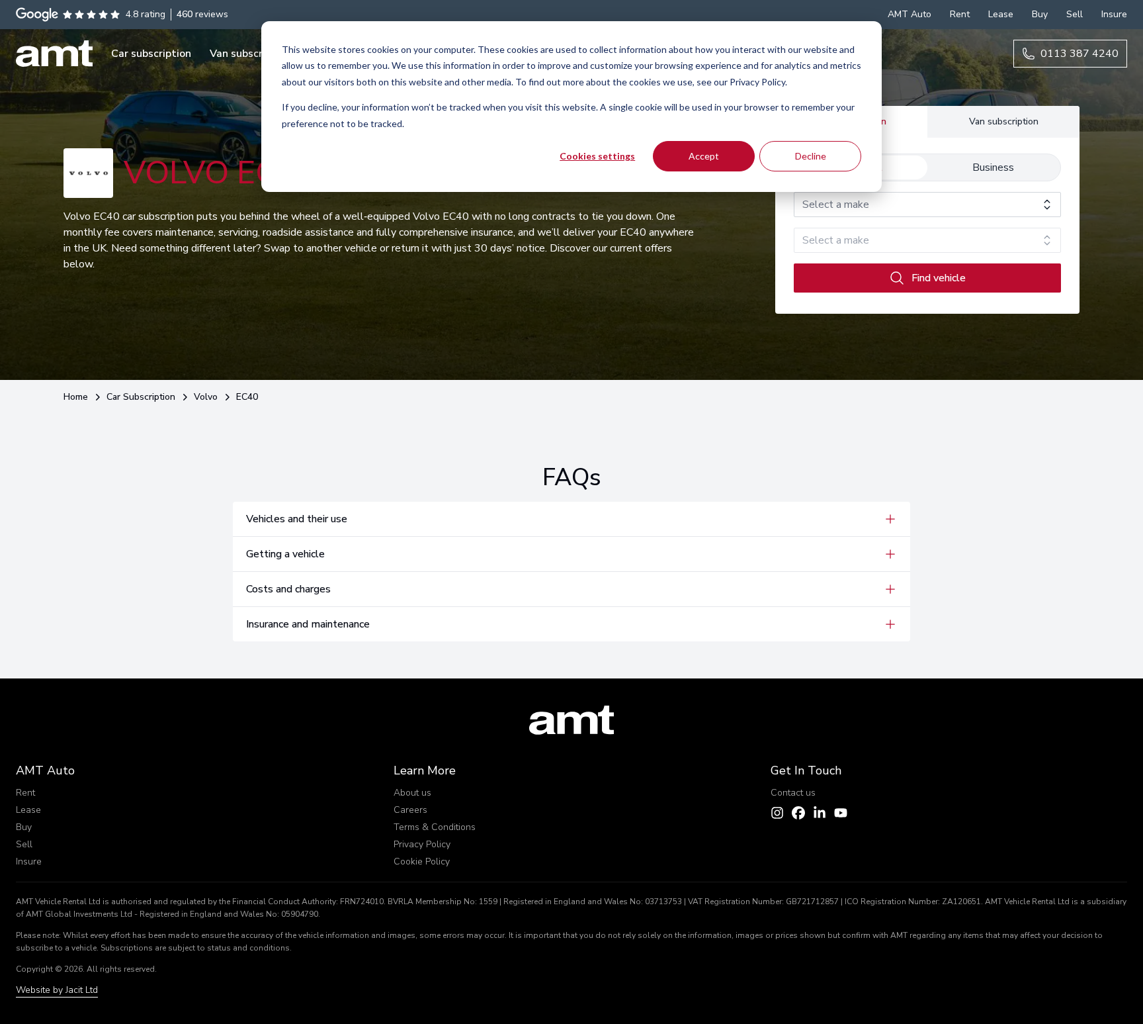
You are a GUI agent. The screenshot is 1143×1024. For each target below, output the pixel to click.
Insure (29, 861)
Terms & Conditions (435, 827)
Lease (28, 810)
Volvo (206, 397)
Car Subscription (140, 397)
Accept (704, 156)
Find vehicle (938, 278)
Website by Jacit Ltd (57, 990)
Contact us (793, 792)
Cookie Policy (422, 861)
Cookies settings (597, 156)
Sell (24, 844)
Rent (25, 792)
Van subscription (1003, 121)
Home (76, 397)
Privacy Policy (422, 844)
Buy (24, 827)
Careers (410, 810)
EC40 (247, 397)
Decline (810, 156)
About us (412, 792)
